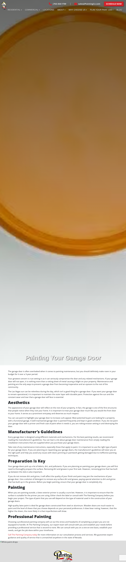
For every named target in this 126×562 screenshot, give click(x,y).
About (60, 10)
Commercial (31, 10)
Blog (119, 10)
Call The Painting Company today (22, 534)
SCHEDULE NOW (114, 4)
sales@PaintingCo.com (89, 4)
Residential (14, 10)
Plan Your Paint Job (101, 10)
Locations (48, 10)
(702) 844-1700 (59, 4)
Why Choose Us (77, 10)
